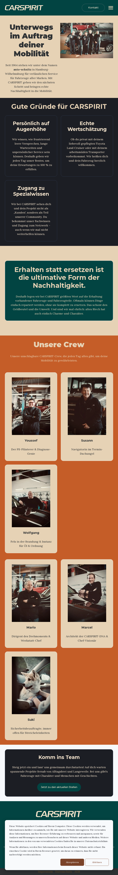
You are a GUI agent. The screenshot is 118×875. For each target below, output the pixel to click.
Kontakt (93, 7)
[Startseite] (28, 8)
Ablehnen (97, 862)
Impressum (45, 871)
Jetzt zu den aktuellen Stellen (59, 787)
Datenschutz (63, 871)
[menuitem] (45, 871)
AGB (77, 871)
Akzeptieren (72, 862)
